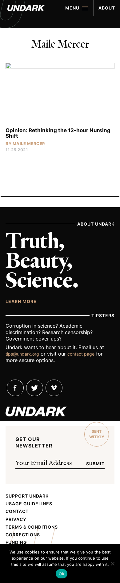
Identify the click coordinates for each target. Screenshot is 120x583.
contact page (80, 353)
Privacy (16, 519)
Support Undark (27, 496)
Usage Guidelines (29, 504)
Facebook (15, 388)
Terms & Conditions (32, 527)
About (106, 7)
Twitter (34, 388)
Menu (72, 7)
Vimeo (54, 388)
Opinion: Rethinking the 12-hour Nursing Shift (58, 133)
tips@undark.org (22, 353)
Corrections (23, 535)
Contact (17, 511)
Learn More (21, 301)
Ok (61, 573)
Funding (16, 542)
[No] (112, 564)
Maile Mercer (29, 143)
